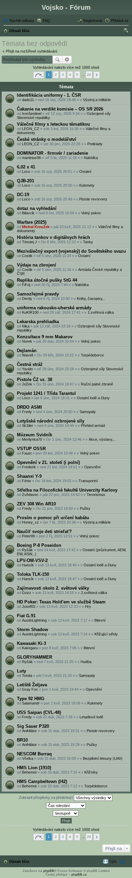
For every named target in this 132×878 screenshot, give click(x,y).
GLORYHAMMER (34, 657)
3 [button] (63, 74)
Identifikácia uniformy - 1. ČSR (49, 95)
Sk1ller (27, 426)
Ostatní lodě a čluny (93, 398)
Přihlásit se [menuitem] (120, 21)
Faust (26, 453)
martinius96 (31, 158)
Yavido (27, 369)
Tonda (27, 675)
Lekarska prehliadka (38, 321)
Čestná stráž (30, 364)
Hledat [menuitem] (126, 31)
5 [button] (77, 74)
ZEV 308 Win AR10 (36, 503)
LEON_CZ (30, 129)
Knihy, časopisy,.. (91, 298)
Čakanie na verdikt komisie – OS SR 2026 (60, 109)
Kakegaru (30, 648)
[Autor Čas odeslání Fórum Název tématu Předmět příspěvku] (66, 806)
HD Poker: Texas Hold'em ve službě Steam (61, 601)
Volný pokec (91, 213)
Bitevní (100, 620)
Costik (27, 256)
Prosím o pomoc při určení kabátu (53, 517)
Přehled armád (93, 426)
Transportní (88, 481)
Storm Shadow (32, 629)
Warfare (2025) (31, 222)
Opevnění (92, 467)
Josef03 (28, 606)
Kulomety (86, 185)
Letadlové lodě (91, 717)
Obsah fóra (19, 861)
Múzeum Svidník (34, 434)
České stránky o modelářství (46, 139)
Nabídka (91, 158)
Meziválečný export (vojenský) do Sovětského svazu (71, 251)
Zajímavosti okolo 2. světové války (53, 588)
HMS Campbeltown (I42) (42, 781)
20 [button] (89, 74)
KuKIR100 (30, 312)
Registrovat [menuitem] (92, 21)
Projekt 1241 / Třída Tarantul (46, 393)
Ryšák (27, 550)
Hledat (57, 60)
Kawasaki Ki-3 (31, 643)
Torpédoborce (92, 355)
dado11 (28, 100)
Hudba (86, 662)
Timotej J (29, 242)
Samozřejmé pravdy (38, 293)
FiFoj (26, 285)
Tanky (88, 242)
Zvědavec (30, 495)
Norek (27, 341)
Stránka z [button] (38, 75)
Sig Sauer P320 (33, 726)
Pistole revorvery (93, 199)
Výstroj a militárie (97, 100)
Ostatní (85, 171)
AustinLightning (34, 620)
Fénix (26, 481)
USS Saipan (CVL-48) (39, 712)
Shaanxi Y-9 (29, 476)
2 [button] (56, 74)
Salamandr (31, 703)
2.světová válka (94, 593)
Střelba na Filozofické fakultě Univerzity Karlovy (67, 490)
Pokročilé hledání (67, 60)
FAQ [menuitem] (46, 21)
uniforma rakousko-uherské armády (54, 307)
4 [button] (70, 74)
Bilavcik (28, 213)
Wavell (27, 355)
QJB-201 (25, 180)
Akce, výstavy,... (102, 439)
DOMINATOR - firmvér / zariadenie (52, 153)
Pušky (85, 508)
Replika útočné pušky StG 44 (47, 280)
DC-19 (23, 194)
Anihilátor (29, 731)
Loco (26, 171)
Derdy (27, 298)
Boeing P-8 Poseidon (39, 545)
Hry (88, 606)
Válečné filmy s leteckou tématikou (53, 124)
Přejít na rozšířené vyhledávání (31, 51)
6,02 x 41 (26, 166)
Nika (25, 326)
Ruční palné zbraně (97, 384)
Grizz (26, 593)
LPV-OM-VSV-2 (32, 560)
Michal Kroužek (35, 227)
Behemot (29, 772)
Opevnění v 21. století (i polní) (48, 462)
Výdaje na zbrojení (36, 265)
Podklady (95, 144)
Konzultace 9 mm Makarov (44, 336)
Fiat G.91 (26, 615)
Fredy (27, 412)
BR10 (22, 740)
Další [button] (96, 75)
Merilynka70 (32, 439)
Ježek (27, 384)
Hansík (28, 565)
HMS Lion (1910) (34, 767)
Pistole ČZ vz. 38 (34, 379)
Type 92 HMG (30, 698)
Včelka (27, 758)
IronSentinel (31, 114)
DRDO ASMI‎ (29, 407)
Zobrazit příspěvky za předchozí (46, 797)
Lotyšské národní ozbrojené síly (50, 421)
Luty (21, 670)
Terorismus (96, 495)
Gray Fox (30, 689)
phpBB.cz (79, 874)
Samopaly (88, 412)
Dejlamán (27, 350)
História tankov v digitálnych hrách (53, 237)
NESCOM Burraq (34, 753)
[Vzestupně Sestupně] (66, 813)
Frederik (29, 467)
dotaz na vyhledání (37, 208)
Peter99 (28, 536)
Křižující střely (106, 634)
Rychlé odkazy (21, 21)
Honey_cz (30, 522)
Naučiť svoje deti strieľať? (44, 531)
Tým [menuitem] (112, 861)
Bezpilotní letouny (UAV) (103, 758)
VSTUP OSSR (31, 448)
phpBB (48, 871)
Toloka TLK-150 (33, 574)
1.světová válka (101, 312)
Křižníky (91, 772)
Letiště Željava (32, 684)
